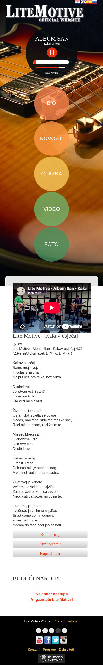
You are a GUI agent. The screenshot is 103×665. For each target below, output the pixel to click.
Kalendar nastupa (51, 594)
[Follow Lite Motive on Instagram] (63, 640)
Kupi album (50, 553)
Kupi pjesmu (50, 544)
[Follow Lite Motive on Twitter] (55, 640)
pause (52, 52)
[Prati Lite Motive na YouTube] (39, 640)
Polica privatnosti (66, 621)
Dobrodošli (67, 649)
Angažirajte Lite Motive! (51, 600)
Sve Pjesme (51, 73)
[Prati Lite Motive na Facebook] (47, 640)
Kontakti (34, 649)
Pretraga (49, 649)
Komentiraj (50, 534)
